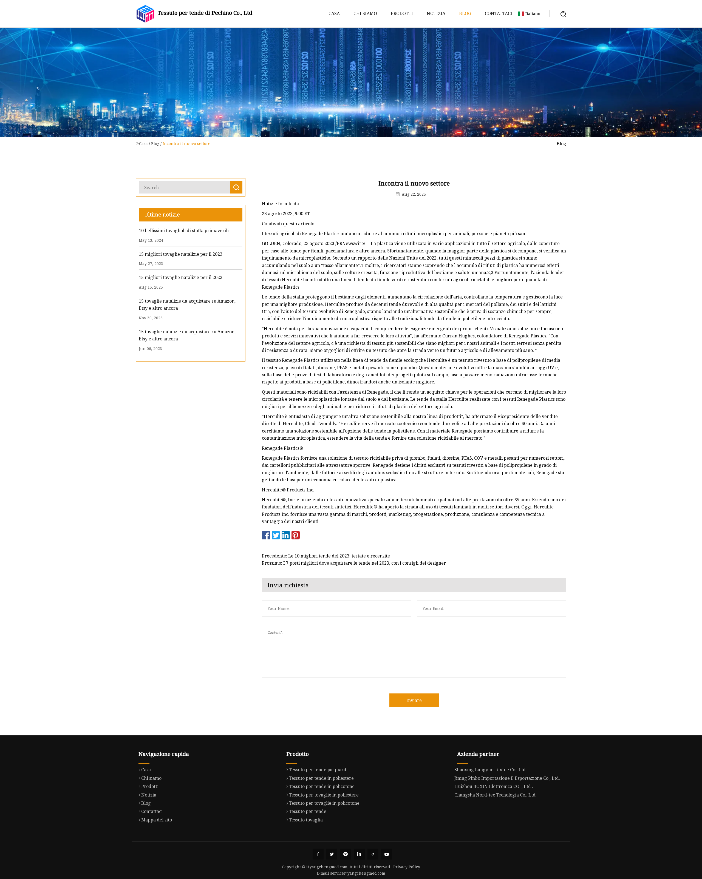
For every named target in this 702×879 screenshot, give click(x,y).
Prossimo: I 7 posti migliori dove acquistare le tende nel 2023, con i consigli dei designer (354, 563)
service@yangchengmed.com (357, 873)
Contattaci (498, 13)
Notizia (436, 13)
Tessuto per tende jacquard (317, 770)
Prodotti (402, 13)
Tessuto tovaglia (306, 820)
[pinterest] (345, 854)
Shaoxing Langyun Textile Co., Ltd (490, 770)
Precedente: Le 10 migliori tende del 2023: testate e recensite (326, 556)
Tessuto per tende (307, 811)
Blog (465, 13)
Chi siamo (365, 13)
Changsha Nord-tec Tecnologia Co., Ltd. (495, 795)
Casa (334, 13)
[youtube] (386, 854)
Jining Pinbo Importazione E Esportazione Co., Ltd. (507, 778)
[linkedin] (359, 854)
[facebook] (318, 854)
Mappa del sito (156, 820)
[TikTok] (372, 854)
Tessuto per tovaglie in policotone (324, 803)
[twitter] (331, 854)
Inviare (414, 700)
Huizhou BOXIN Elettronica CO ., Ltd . (493, 786)
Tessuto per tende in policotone (322, 786)
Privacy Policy (406, 866)
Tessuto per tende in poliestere (321, 778)
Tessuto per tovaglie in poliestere (324, 795)
